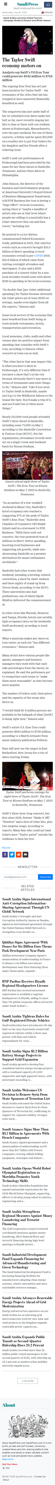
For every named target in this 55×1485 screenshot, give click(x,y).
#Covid (6, 847)
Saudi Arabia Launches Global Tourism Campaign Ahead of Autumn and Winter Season (27, 19)
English (49, 12)
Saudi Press (27, 4)
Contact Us (40, 1476)
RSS (7, 1468)
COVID (38, 255)
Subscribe (45, 876)
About (6, 1480)
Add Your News (9, 1464)
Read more (7, 1459)
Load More (28, 1381)
